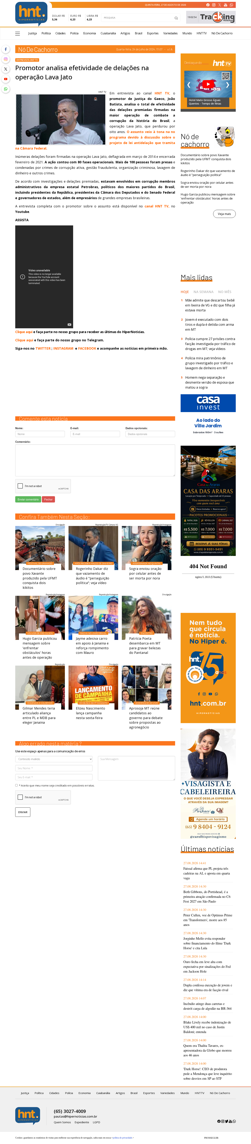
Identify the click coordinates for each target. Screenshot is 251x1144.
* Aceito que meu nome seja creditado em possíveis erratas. (56, 785)
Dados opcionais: (137, 428)
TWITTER (43, 348)
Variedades (170, 33)
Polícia (74, 33)
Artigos (125, 33)
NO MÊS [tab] (224, 292)
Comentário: (23, 441)
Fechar (48, 499)
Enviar (22, 812)
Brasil (138, 33)
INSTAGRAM (63, 348)
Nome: (19, 428)
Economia (89, 33)
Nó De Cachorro (222, 33)
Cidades (60, 33)
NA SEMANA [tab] (203, 292)
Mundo (187, 33)
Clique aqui (24, 332)
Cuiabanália (108, 33)
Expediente (82, 1122)
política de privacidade (122, 1137)
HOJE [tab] (185, 292)
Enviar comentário (28, 499)
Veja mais (224, 214)
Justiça (32, 33)
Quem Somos (62, 1122)
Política (46, 33)
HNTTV (202, 33)
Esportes (153, 33)
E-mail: (74, 428)
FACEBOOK (87, 348)
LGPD (96, 1122)
